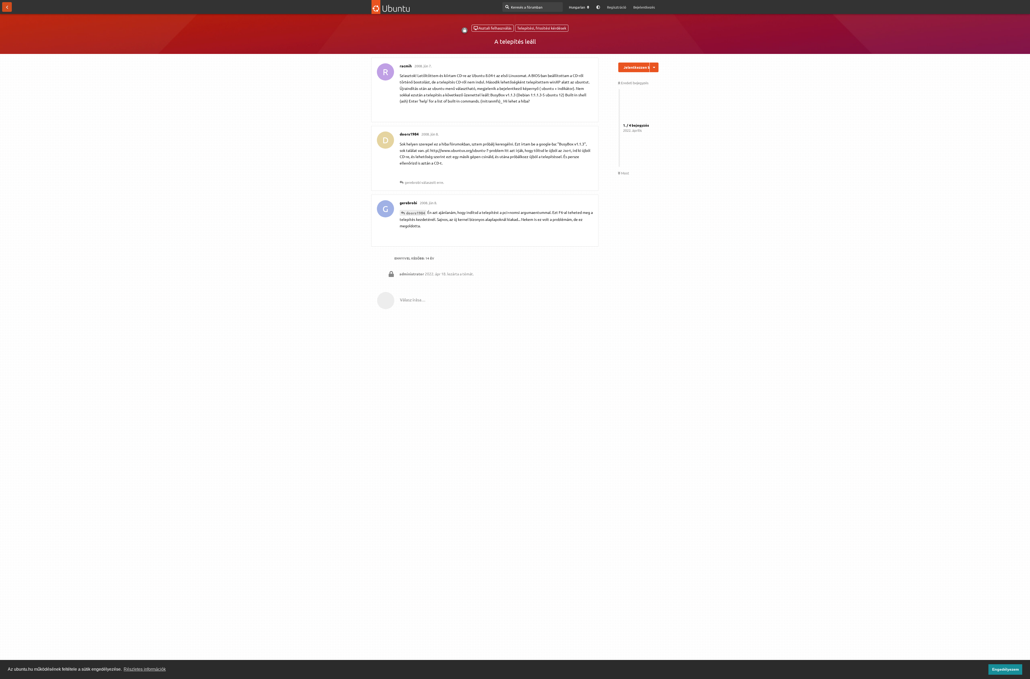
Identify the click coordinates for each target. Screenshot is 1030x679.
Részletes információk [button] (145, 669)
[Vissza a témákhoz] (7, 7)
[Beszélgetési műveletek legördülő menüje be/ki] (654, 67)
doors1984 (415, 212)
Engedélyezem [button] (1005, 669)
